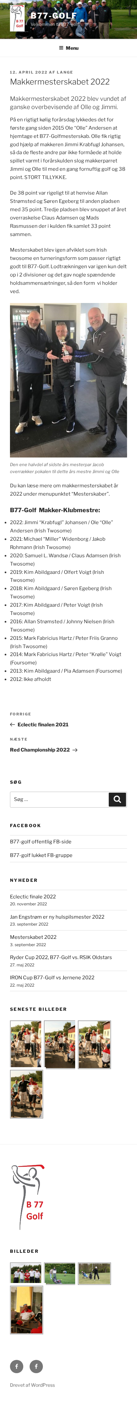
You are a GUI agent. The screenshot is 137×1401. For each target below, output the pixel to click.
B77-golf (54, 16)
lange (65, 72)
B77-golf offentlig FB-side (40, 842)
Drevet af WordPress (32, 1385)
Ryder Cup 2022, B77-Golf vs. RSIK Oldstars (61, 957)
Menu (72, 48)
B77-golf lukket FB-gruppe (41, 855)
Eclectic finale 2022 (33, 897)
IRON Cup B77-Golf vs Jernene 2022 (52, 978)
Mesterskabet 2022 (33, 937)
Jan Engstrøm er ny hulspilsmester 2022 (57, 917)
